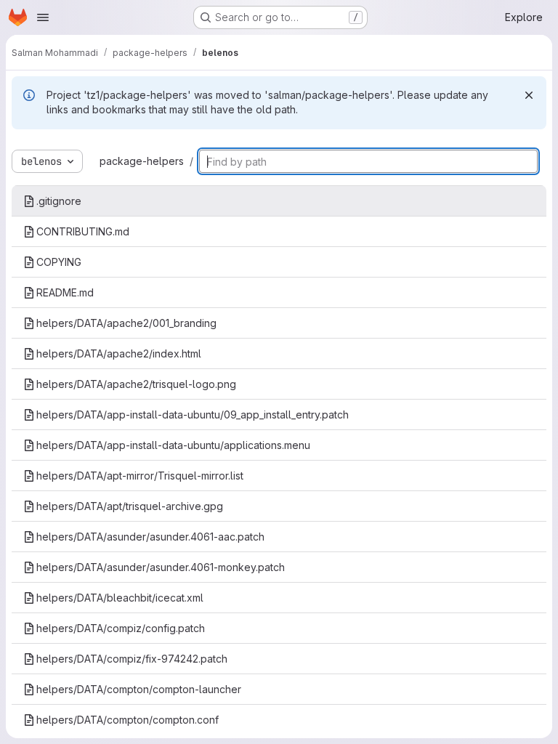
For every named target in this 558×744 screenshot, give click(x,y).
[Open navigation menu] (42, 17)
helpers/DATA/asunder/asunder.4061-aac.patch (150, 536)
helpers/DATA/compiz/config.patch (120, 628)
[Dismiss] (529, 95)
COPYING (58, 262)
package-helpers (142, 161)
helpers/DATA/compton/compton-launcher (138, 689)
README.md (65, 292)
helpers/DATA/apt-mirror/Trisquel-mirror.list (139, 475)
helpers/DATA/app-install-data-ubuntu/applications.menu (173, 445)
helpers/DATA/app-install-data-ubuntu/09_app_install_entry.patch (192, 414)
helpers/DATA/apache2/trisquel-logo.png (136, 384)
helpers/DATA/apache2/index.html (118, 353)
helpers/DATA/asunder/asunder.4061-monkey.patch (160, 567)
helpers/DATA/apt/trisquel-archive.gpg (129, 506)
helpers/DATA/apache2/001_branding (126, 323)
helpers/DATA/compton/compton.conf (127, 719)
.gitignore (58, 201)
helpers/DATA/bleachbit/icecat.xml (119, 597)
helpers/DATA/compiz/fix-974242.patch (131, 658)
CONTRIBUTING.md (82, 231)
